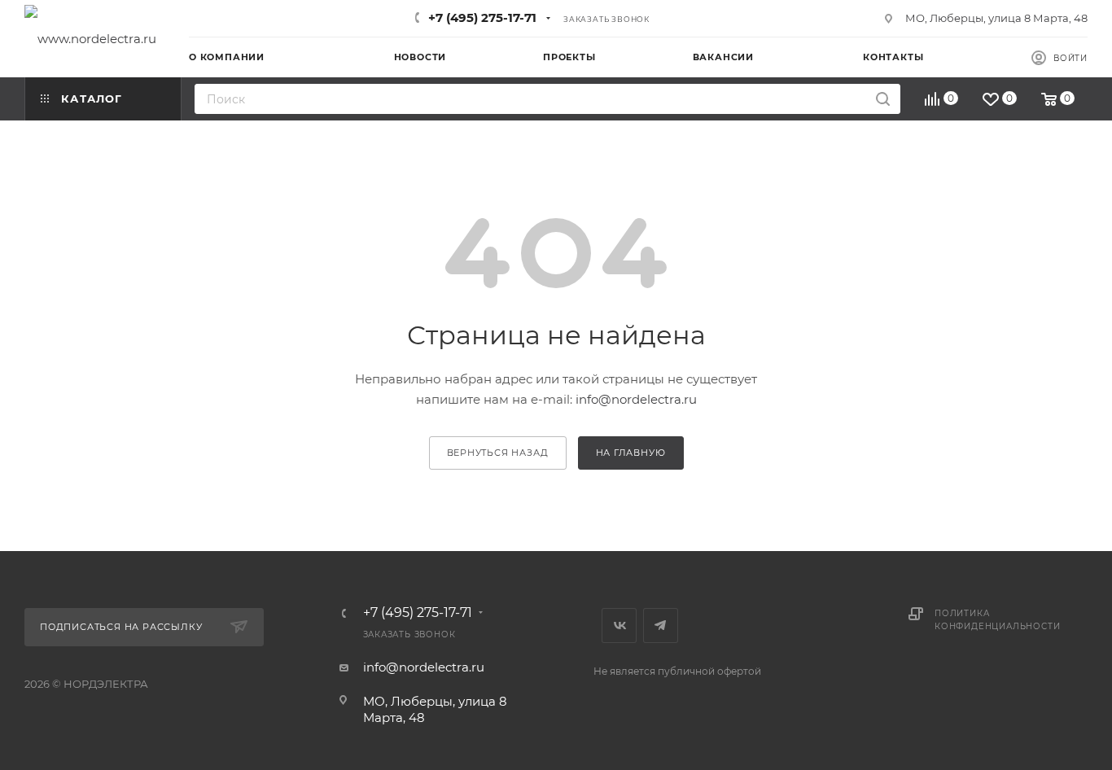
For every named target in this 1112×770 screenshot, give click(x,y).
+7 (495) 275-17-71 (482, 17)
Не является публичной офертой (677, 671)
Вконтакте (619, 625)
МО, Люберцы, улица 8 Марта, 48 (996, 17)
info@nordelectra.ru (636, 399)
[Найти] (882, 99)
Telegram (660, 625)
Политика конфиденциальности (997, 620)
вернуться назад (498, 452)
